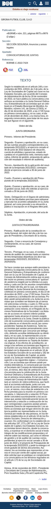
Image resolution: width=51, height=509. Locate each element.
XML (26, 70)
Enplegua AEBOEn (42, 493)
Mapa (33, 489)
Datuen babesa (32, 491)
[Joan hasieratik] (7, 5)
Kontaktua (7, 489)
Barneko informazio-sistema (12, 493)
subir (44, 479)
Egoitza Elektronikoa (21, 489)
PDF (11, 70)
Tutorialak (29, 493)
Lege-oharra (42, 489)
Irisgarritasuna (18, 491)
